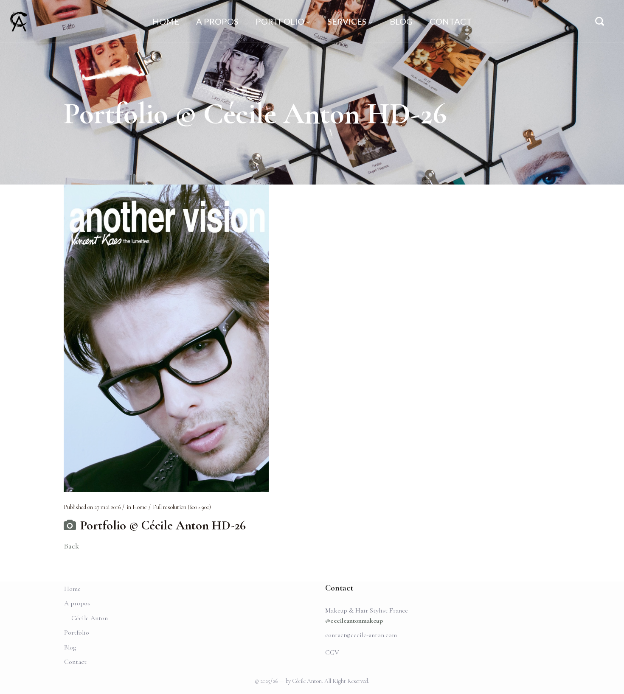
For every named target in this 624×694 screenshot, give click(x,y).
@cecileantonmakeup (354, 620)
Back (71, 546)
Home (139, 507)
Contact (75, 662)
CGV (332, 652)
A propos (77, 603)
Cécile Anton (89, 618)
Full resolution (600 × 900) (182, 507)
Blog (70, 647)
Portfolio (76, 632)
